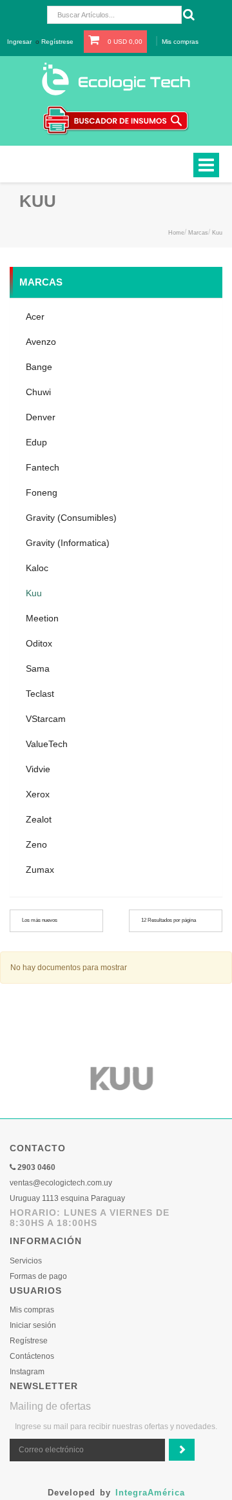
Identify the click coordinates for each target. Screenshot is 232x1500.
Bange (39, 367)
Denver (40, 417)
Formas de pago (38, 1276)
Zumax (40, 869)
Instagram (27, 1371)
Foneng (41, 492)
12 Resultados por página (168, 920)
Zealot (39, 819)
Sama (38, 668)
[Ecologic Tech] (116, 78)
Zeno (36, 844)
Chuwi (38, 392)
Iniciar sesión (33, 1325)
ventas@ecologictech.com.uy (61, 1182)
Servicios (26, 1260)
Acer (35, 316)
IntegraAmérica (150, 1492)
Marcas (198, 232)
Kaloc (37, 568)
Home (176, 232)
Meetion (42, 618)
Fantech (42, 467)
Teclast (40, 693)
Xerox (38, 794)
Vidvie (38, 769)
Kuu (217, 232)
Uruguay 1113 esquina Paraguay (67, 1198)
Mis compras (180, 41)
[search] (187, 14)
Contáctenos (32, 1356)
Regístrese (57, 41)
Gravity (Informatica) (68, 543)
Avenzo (41, 341)
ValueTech (47, 744)
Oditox (39, 643)
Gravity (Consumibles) (71, 517)
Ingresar (19, 41)
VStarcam (46, 719)
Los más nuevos (39, 920)
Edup (36, 442)
